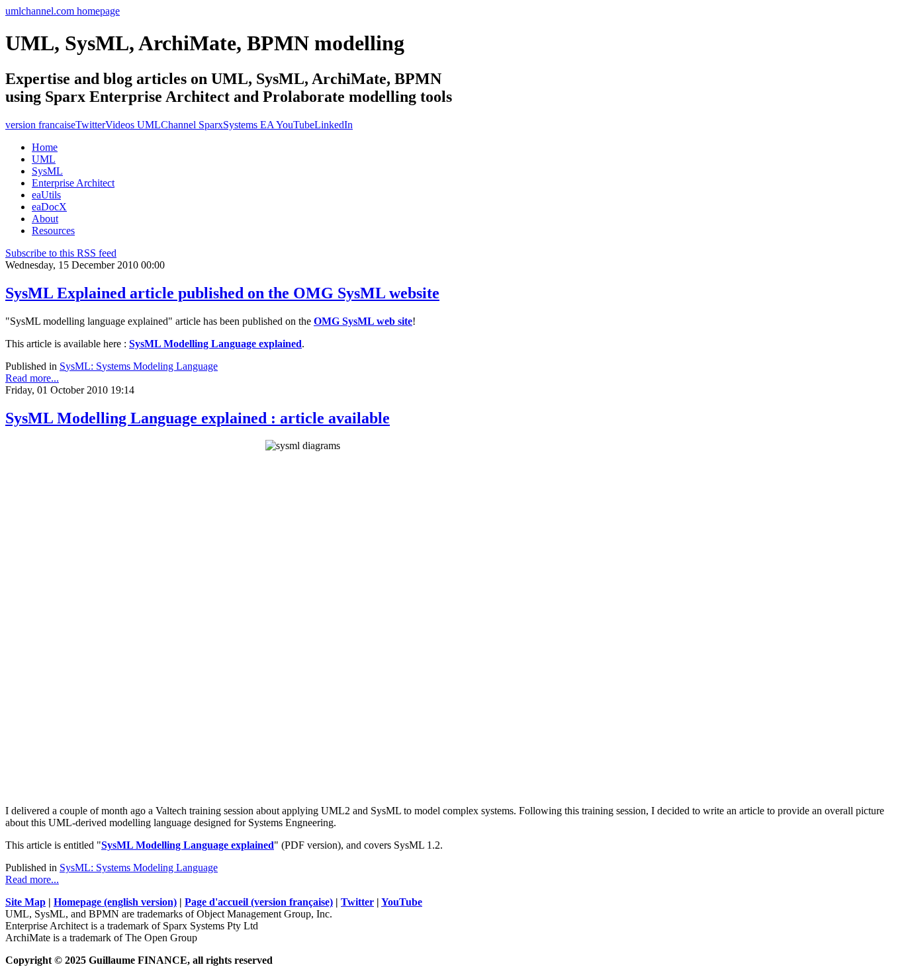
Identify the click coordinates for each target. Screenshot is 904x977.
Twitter (90, 124)
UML (44, 159)
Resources (53, 230)
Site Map (25, 902)
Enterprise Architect (73, 183)
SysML (47, 171)
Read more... (32, 378)
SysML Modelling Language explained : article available (197, 418)
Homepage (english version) (115, 902)
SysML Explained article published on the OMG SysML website (222, 293)
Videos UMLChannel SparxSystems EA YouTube (209, 124)
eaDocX (49, 206)
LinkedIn (333, 124)
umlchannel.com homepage (62, 11)
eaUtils (46, 194)
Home (45, 147)
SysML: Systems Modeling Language (139, 366)
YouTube (401, 902)
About (45, 218)
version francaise (40, 124)
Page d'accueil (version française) (259, 902)
